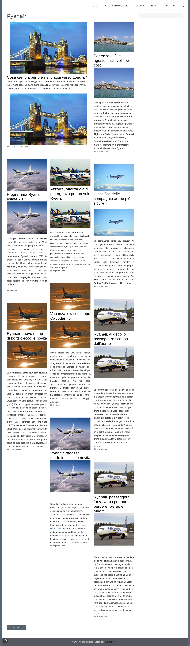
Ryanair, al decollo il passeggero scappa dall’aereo (111, 339)
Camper (139, 5)
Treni (153, 5)
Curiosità (56, 405)
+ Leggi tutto (16, 627)
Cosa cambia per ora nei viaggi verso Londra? (47, 77)
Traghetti (169, 5)
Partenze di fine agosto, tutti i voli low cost (112, 60)
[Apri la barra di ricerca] (182, 6)
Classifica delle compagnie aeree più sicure (112, 198)
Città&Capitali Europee (19, 146)
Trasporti (18, 450)
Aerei (95, 5)
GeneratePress (111, 642)
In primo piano (102, 151)
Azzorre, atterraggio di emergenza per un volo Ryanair (70, 193)
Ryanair (54, 528)
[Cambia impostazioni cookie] (5, 640)
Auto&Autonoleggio (116, 5)
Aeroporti (13, 291)
